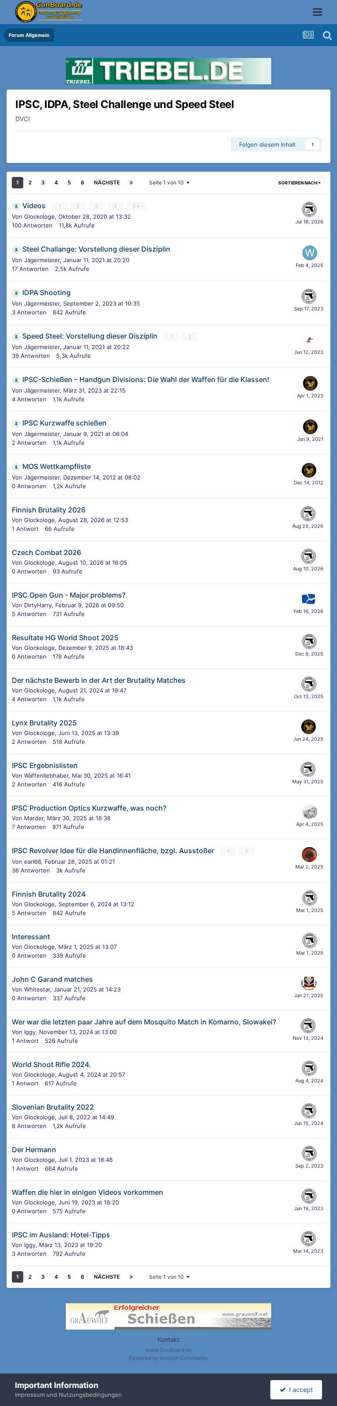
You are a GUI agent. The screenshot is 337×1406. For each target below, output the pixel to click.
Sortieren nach (298, 182)
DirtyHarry (38, 605)
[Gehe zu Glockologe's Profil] (309, 209)
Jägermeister (42, 259)
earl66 (32, 861)
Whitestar (37, 989)
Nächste (107, 182)
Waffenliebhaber (46, 775)
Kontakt (168, 1339)
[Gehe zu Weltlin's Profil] (309, 252)
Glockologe (39, 216)
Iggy (30, 1031)
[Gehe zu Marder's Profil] (309, 811)
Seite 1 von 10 (167, 182)
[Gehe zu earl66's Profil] (309, 854)
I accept (299, 1389)
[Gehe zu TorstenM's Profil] (308, 339)
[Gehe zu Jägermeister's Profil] (310, 383)
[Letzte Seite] (131, 182)
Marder (33, 818)
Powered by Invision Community (168, 1358)
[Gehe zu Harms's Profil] (308, 598)
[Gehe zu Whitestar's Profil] (308, 983)
